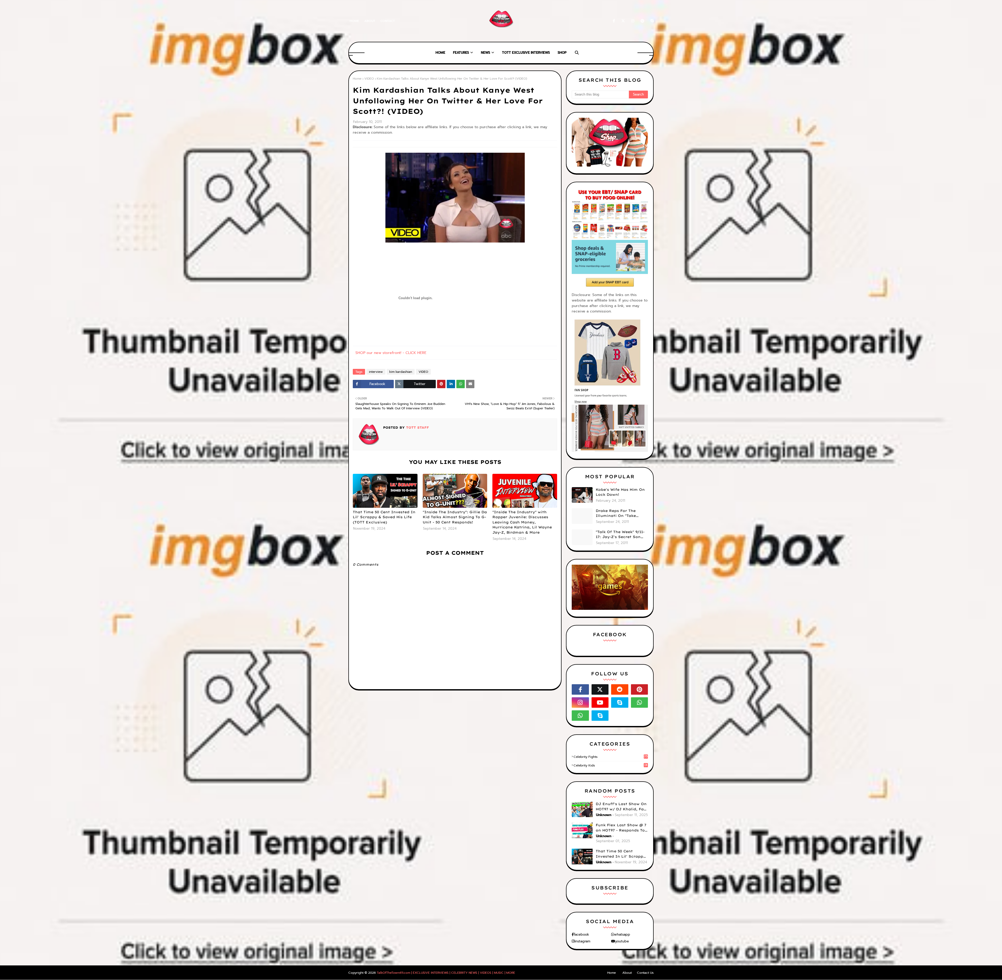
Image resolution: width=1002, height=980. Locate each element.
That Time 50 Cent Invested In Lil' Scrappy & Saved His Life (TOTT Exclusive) (384, 517)
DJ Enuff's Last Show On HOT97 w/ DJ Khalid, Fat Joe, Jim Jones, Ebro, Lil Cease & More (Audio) (621, 807)
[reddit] (619, 689)
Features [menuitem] (461, 52)
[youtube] (600, 702)
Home (354, 21)
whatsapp (622, 934)
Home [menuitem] (440, 52)
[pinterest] (642, 21)
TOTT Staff (417, 427)
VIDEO (369, 78)
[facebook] (614, 21)
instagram (582, 941)
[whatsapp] (639, 702)
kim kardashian (400, 371)
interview (376, 371)
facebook (581, 934)
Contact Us (645, 972)
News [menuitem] (485, 52)
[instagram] (632, 21)
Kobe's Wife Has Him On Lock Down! (620, 492)
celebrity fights (611, 756)
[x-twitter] (623, 21)
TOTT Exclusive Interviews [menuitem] (526, 52)
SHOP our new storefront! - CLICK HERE (390, 353)
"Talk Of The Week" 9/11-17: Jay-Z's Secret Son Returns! (620, 535)
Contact (387, 21)
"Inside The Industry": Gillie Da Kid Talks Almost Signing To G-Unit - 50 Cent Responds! (455, 517)
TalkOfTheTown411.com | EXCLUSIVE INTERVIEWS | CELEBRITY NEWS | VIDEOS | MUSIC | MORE (446, 972)
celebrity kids (610, 765)
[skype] (651, 21)
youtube (622, 941)
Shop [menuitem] (562, 52)
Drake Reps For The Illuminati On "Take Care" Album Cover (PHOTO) (616, 513)
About (369, 21)
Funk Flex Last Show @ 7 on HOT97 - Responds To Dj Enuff (621, 828)
